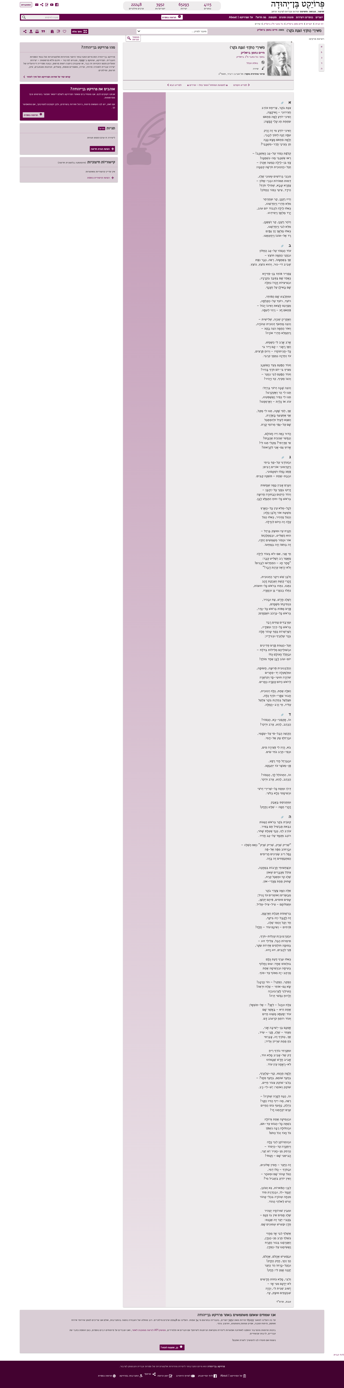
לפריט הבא (174, 85)
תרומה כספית (171, 17)
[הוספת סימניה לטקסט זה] (58, 31)
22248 (136, 4)
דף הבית (319, 23)
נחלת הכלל (252, 63)
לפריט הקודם (241, 85)
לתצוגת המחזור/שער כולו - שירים (207, 85)
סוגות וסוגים (286, 17)
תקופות (273, 17)
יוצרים (319, 17)
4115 (207, 4)
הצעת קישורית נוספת (100, 177)
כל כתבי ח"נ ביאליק (273, 23)
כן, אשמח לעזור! (171, 1347)
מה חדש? (260, 17)
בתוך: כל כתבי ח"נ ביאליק (250, 57)
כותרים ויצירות (304, 17)
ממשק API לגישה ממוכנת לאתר (149, 1330)
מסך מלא (79, 31)
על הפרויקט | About (241, 17)
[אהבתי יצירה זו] (64, 31)
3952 (160, 4)
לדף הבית (339, 1354)
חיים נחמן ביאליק (294, 23)
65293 (184, 4)
